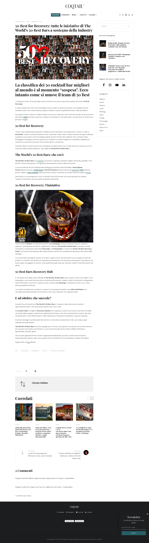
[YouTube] (126, 14)
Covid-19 (45, 350)
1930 (81, 170)
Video (101, 130)
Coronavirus (35, 350)
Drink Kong (38, 170)
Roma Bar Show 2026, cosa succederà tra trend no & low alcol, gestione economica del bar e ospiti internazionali (43, 432)
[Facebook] (120, 14)
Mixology (102, 112)
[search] (128, 26)
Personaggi (111, 40)
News (74, 15)
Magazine (55, 15)
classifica (41, 161)
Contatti (83, 15)
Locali (109, 63)
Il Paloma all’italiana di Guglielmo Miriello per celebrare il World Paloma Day (69, 454)
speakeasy (75, 170)
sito (28, 342)
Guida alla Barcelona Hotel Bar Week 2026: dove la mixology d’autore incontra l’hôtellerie (23, 431)
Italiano (92, 15)
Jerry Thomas (33, 172)
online (25, 117)
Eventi (17, 424)
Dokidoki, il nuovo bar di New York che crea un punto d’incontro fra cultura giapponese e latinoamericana (119, 68)
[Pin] (35, 371)
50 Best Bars (25, 350)
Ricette (110, 51)
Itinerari (102, 105)
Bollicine (102, 99)
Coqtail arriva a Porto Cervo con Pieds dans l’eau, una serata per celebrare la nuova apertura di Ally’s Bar (64, 432)
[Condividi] (26, 371)
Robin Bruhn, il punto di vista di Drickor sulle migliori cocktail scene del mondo (118, 45)
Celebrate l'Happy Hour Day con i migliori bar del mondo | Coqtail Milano (47, 487)
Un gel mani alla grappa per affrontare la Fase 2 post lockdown (40, 453)
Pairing (101, 118)
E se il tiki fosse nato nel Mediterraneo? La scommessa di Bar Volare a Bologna (84, 430)
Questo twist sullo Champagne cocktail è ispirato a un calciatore (119, 56)
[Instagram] (122, 14)
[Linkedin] (129, 14)
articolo (88, 172)
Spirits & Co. (103, 127)
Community (65, 15)
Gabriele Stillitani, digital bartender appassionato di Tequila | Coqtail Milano (48, 478)
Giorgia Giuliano (20, 21)
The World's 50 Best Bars (57, 350)
